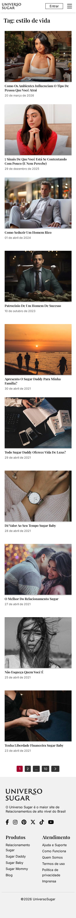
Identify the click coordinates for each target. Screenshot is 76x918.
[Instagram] (15, 823)
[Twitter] (32, 823)
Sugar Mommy (17, 869)
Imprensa (49, 881)
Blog (9, 875)
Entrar (54, 6)
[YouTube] (51, 823)
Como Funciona (54, 851)
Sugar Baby (14, 863)
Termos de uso (53, 864)
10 (45, 769)
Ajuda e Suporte (54, 845)
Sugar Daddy (16, 856)
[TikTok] (42, 823)
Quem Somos (52, 857)
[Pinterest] (23, 823)
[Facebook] (7, 823)
